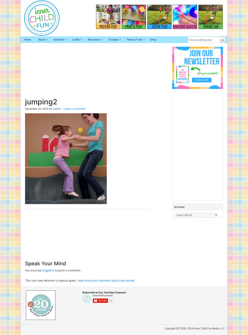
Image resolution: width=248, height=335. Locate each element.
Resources (92, 40)
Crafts (74, 40)
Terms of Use (132, 40)
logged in (48, 270)
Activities (57, 40)
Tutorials (111, 40)
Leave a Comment (75, 108)
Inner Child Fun (39, 18)
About (40, 40)
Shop (153, 39)
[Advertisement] (87, 72)
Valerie (57, 108)
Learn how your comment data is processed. (106, 280)
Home (27, 39)
